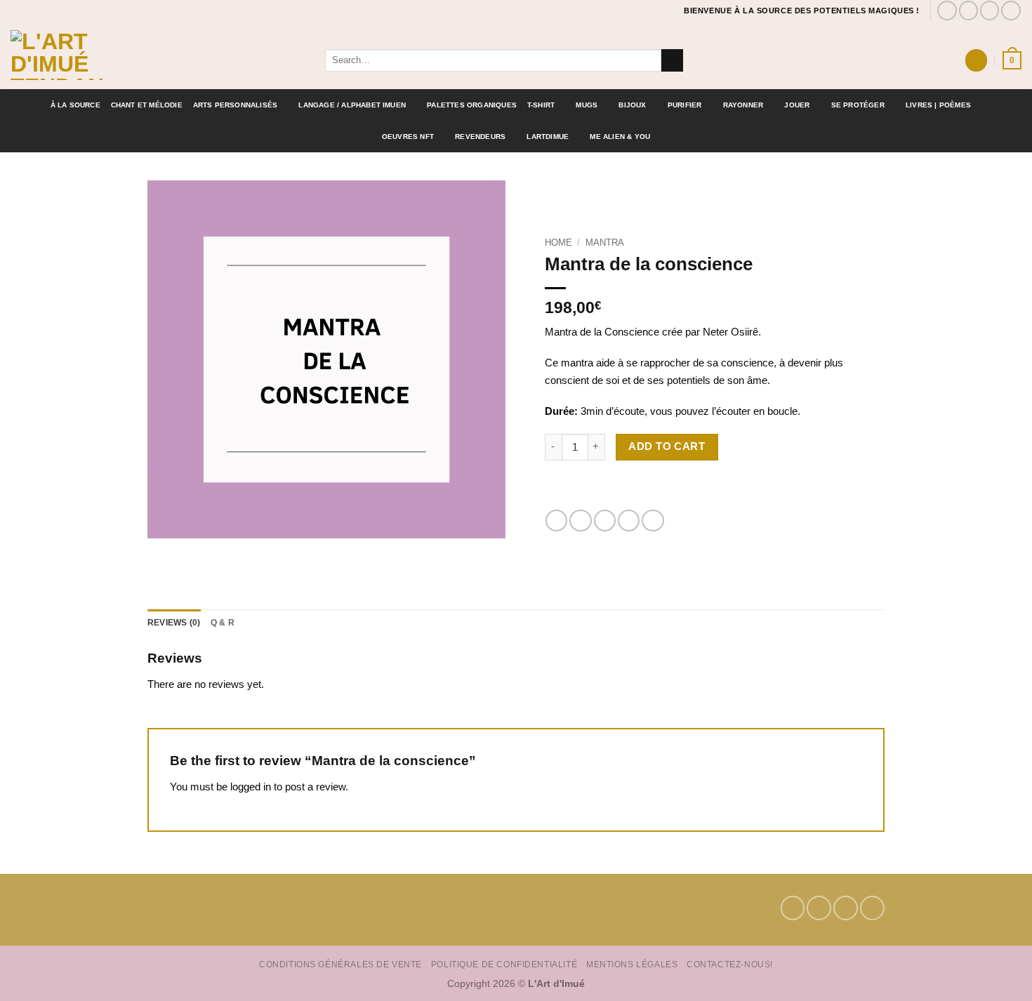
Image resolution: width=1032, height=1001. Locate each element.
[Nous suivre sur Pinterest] (990, 10)
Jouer (796, 105)
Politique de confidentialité (504, 964)
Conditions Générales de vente (340, 964)
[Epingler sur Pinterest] (629, 520)
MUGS (586, 105)
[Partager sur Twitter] (580, 520)
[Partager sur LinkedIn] (652, 520)
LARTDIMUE (548, 136)
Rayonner (743, 105)
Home (558, 242)
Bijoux (632, 105)
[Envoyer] (672, 60)
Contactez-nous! (730, 964)
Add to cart (666, 446)
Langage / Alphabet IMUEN (352, 105)
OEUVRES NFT (408, 136)
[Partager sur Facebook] (556, 520)
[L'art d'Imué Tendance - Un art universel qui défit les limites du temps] (157, 55)
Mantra (605, 242)
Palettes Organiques (472, 105)
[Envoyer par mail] (605, 520)
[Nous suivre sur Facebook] (947, 10)
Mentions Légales (631, 964)
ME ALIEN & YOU (620, 136)
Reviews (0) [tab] (174, 623)
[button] (975, 60)
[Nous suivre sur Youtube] (1011, 10)
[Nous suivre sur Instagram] (969, 10)
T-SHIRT (541, 105)
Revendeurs (480, 136)
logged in (250, 787)
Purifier (685, 105)
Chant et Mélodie (147, 105)
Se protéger (858, 105)
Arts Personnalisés (235, 105)
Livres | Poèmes (938, 105)
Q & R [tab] (222, 623)
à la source (75, 105)
